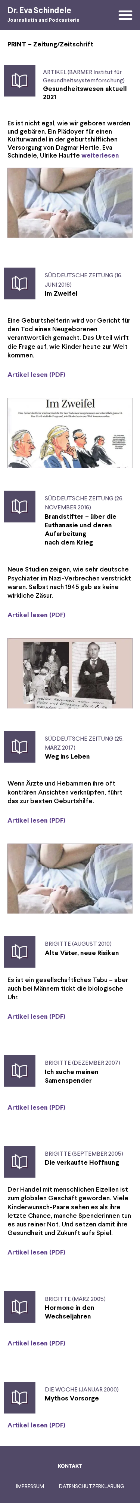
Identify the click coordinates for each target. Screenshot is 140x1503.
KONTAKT (70, 1466)
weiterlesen (100, 156)
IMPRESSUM (30, 1486)
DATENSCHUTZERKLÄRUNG (91, 1486)
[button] (125, 15)
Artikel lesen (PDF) (36, 375)
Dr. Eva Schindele (39, 11)
